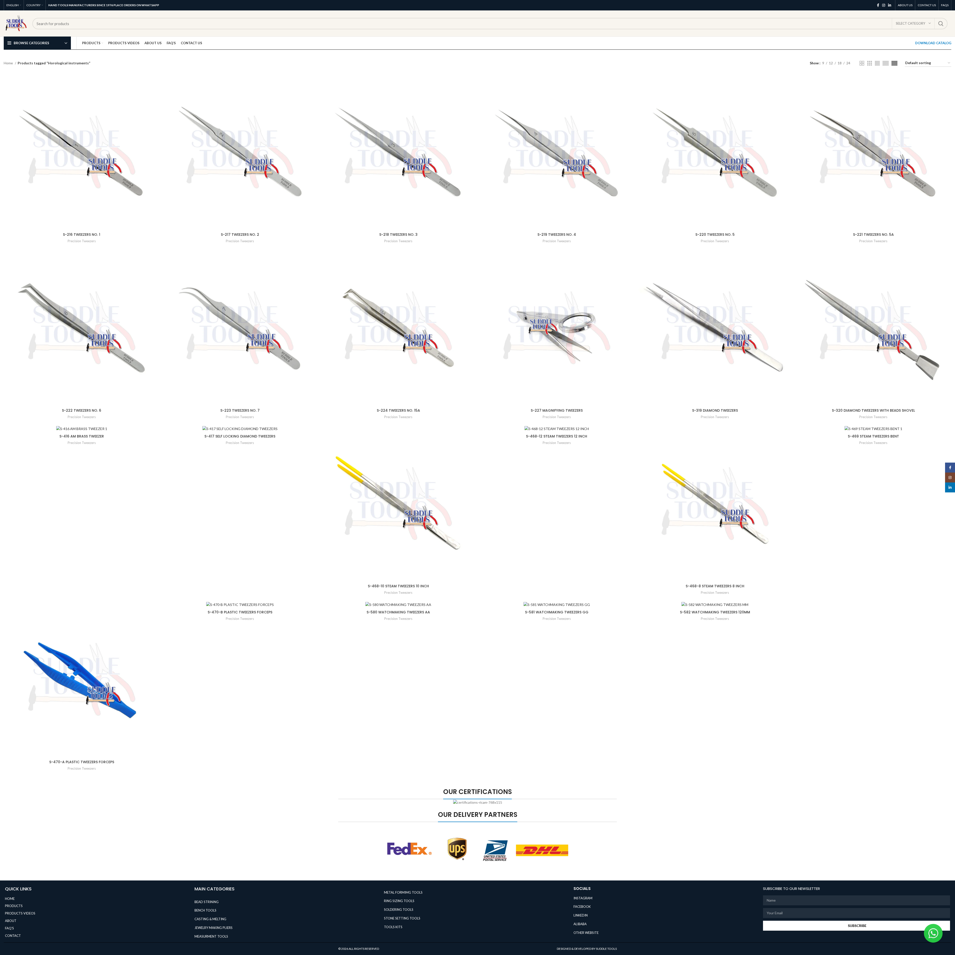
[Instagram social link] (884, 5)
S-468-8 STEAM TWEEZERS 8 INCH (715, 586)
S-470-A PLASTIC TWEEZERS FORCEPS (81, 761)
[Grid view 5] (886, 63)
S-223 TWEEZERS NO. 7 (240, 410)
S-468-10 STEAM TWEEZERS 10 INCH (398, 586)
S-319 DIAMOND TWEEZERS (715, 410)
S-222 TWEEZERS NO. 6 (81, 410)
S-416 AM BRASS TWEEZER (81, 436)
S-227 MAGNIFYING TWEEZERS (557, 410)
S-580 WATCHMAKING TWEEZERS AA (398, 612)
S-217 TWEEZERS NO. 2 (240, 234)
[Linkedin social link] (890, 5)
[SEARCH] (941, 23)
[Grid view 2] (862, 63)
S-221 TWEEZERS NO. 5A (873, 234)
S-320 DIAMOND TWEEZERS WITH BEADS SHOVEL (873, 410)
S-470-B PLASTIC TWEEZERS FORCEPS (240, 612)
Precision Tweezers (82, 241)
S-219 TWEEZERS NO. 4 (556, 234)
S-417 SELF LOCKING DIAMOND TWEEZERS (239, 436)
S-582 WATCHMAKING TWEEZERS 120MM (715, 612)
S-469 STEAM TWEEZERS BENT (873, 436)
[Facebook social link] (878, 5)
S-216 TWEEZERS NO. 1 (81, 234)
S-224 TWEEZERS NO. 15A (398, 410)
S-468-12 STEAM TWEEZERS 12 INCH (556, 436)
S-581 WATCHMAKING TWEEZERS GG (556, 612)
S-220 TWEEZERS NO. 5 (715, 234)
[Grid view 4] (877, 63)
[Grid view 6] (894, 63)
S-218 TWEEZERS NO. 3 (398, 234)
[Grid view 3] (869, 63)
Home (9, 63)
